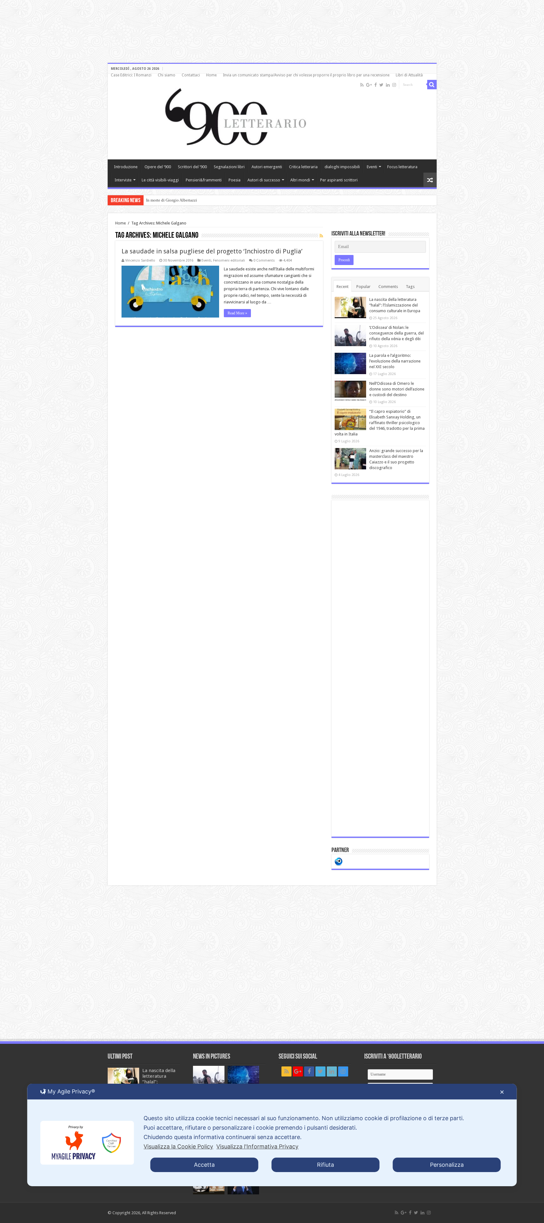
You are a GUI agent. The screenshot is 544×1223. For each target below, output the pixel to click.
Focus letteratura (402, 166)
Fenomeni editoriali (229, 260)
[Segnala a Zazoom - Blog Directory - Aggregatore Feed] (339, 861)
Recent (342, 286)
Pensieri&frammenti (204, 180)
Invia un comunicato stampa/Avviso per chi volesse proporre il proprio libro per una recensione (306, 75)
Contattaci (191, 75)
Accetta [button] (204, 1164)
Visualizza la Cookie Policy (178, 1146)
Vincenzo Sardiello (140, 260)
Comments (388, 286)
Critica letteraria (303, 166)
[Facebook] (375, 85)
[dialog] (272, 1135)
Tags (410, 286)
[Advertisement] (380, 668)
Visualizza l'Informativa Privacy (257, 1146)
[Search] (432, 84)
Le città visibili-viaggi (160, 180)
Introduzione (126, 166)
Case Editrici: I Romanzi (131, 75)
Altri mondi (300, 180)
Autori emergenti (267, 166)
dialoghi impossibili (342, 166)
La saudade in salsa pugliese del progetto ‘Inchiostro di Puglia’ (212, 251)
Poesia (235, 180)
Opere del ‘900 (157, 166)
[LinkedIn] (387, 85)
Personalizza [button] (447, 1164)
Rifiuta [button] (325, 1164)
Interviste (123, 180)
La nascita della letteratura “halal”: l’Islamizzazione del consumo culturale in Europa (394, 305)
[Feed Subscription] (321, 235)
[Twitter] (381, 85)
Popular (363, 286)
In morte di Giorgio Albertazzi (171, 200)
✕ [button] (502, 1092)
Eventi (372, 166)
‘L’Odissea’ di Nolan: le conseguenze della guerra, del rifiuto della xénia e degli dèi (396, 333)
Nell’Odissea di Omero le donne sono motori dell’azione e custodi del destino (396, 389)
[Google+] (369, 85)
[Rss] (362, 85)
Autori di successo (263, 180)
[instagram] (394, 85)
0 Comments (264, 260)
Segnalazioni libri (229, 166)
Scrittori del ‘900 (192, 166)
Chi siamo (166, 75)
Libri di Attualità (409, 75)
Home (211, 75)
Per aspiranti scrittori (339, 180)
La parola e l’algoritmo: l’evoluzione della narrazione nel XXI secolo (395, 361)
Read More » (237, 313)
